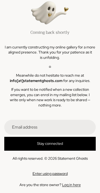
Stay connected (50, 143)
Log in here (71, 184)
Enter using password (50, 173)
